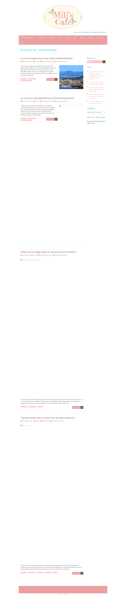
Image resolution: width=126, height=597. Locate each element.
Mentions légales (63, 594)
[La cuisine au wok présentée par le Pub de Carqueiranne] (71, 106)
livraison (48, 572)
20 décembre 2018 (27, 61)
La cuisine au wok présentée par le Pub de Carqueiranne (47, 98)
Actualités (42, 37)
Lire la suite (50, 79)
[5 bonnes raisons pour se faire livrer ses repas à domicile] (52, 425)
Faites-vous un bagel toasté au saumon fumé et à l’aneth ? (49, 252)
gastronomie (32, 78)
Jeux (60, 37)
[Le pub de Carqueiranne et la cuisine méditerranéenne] (71, 66)
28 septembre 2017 (28, 421)
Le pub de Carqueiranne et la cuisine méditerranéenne (47, 58)
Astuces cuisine (49, 61)
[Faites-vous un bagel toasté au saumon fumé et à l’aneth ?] (52, 260)
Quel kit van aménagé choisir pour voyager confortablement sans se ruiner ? (97, 96)
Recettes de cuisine (48, 255)
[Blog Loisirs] (63, 4)
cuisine (24, 78)
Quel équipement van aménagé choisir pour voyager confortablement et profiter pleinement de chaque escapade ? (97, 75)
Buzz (22, 42)
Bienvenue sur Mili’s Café (28, 37)
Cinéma (90, 37)
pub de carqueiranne (27, 80)
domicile (31, 572)
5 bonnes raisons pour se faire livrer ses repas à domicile (47, 417)
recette (40, 406)
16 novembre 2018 (27, 101)
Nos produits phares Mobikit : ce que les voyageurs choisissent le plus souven (97, 89)
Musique (82, 37)
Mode (74, 37)
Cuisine (67, 37)
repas (56, 572)
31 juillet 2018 (26, 255)
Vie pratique (99, 37)
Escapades (52, 37)
